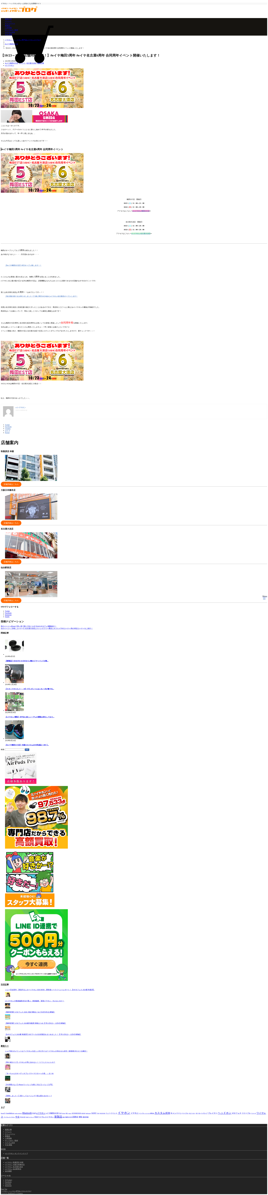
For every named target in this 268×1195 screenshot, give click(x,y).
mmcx (69, 1113)
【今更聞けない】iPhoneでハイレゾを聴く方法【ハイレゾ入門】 (29, 1084)
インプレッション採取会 (146, 1113)
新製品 (7, 26)
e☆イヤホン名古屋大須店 (140, 233)
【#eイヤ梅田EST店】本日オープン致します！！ (23, 265)
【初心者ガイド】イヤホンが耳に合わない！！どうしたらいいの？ (30, 1062)
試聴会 (75, 1117)
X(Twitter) (8, 1180)
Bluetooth (27, 1113)
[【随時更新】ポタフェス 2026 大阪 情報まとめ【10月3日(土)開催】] (7, 1017)
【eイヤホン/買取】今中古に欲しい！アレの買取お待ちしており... (29, 717)
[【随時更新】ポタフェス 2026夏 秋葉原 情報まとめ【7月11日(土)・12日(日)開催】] (7, 1028)
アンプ (108, 1113)
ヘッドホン (224, 1112)
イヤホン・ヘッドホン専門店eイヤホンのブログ (16, 1191)
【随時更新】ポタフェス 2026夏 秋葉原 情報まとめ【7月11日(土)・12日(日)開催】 (35, 1023)
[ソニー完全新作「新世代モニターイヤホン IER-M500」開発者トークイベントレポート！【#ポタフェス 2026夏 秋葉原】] (7, 994)
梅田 (64, 1117)
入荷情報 (8, 28)
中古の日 (22, 1117)
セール (198, 1113)
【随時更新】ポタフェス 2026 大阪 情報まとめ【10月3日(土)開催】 (30, 1012)
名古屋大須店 (31, 63)
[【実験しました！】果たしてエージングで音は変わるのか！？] (7, 1100)
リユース (253, 1113)
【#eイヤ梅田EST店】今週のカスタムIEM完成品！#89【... (27, 745)
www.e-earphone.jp (21, 410)
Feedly (7, 617)
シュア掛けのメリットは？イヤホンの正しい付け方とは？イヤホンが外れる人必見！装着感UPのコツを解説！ (46, 1051)
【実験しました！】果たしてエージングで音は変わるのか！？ (28, 1096)
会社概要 (8, 1171)
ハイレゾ (204, 1113)
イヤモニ (135, 1113)
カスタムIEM (10, 32)
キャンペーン (10, 23)
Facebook (8, 613)
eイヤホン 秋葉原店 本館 (14, 1162)
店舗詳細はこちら (11, 484)
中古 (17, 1117)
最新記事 (8, 19)
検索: (3, 749)
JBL (67, 1113)
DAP (34, 1113)
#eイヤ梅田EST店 (11, 63)
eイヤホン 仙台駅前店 (13, 1169)
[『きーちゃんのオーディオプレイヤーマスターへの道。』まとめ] (7, 1078)
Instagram (8, 615)
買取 (80, 1117)
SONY (94, 1113)
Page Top (4, 1189)
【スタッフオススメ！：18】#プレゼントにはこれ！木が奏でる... (29, 689)
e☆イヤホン (9, 65)
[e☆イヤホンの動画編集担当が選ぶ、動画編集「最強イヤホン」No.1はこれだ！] (7, 1005)
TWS (98, 1113)
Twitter (7, 611)
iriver (63, 1113)
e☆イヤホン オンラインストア (16, 1153)
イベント (8, 21)
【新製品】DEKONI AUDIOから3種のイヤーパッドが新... (26, 661)
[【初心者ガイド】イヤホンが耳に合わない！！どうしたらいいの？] (7, 1067)
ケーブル (185, 1113)
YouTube (8, 1184)
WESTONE (102, 1113)
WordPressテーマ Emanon (15, 1193)
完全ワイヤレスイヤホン (44, 1117)
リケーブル (246, 1113)
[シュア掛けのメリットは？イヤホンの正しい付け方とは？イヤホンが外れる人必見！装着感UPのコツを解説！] (7, 1056)
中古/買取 (8, 34)
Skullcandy (88, 1113)
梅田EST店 (68, 1117)
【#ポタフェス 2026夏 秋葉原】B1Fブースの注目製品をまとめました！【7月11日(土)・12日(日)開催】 (43, 1034)
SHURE (83, 1113)
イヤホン (124, 1112)
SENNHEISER (76, 1113)
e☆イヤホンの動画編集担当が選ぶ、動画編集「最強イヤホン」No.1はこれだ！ (34, 1001)
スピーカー (192, 1113)
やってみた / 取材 (11, 30)
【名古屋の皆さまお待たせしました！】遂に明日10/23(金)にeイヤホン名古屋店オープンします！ (41, 296)
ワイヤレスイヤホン (9, 1117)
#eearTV (3, 1113)
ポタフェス (236, 1113)
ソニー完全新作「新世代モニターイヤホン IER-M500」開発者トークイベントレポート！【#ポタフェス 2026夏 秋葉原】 (50, 990)
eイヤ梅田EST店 (52, 1113)
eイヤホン (40, 1113)
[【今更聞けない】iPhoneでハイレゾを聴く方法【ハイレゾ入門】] (7, 1089)
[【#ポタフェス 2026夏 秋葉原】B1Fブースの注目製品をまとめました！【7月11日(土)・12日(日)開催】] (7, 1039)
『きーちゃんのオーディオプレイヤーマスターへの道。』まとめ (29, 1073)
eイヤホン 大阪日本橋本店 (15, 1164)
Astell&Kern (10, 1113)
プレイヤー (212, 1113)
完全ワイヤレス (30, 1117)
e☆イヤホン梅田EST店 (140, 211)
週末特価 (85, 1117)
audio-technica (18, 1113)
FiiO (60, 1113)
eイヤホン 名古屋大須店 (14, 1167)
